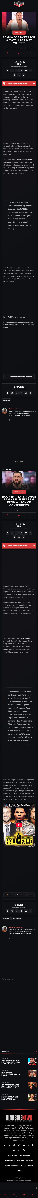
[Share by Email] (30, 393)
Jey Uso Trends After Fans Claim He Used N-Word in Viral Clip (10, 1086)
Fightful (11, 317)
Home (3, 469)
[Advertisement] (17, 251)
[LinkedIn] (21, 70)
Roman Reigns (17, 918)
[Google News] (17, 70)
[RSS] (24, 1150)
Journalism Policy (12, 1165)
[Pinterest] (26, 70)
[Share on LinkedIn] (17, 393)
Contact (29, 1160)
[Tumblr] (28, 1145)
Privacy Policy (27, 1165)
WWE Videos (5, 1082)
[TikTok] (19, 1150)
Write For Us (25, 1155)
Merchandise (10, 1160)
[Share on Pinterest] (21, 393)
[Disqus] (19, 1008)
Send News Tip (13, 1155)
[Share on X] (12, 393)
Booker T (6, 918)
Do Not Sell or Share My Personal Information (19, 1180)
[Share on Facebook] (7, 393)
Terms (19, 1170)
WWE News (19, 32)
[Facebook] (7, 70)
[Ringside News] (19, 4)
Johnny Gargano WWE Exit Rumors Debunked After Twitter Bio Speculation (10, 1062)
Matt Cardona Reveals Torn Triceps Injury (10, 1074)
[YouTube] (30, 70)
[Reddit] (23, 75)
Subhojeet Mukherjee (10, 48)
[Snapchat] (19, 75)
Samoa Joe (6, 400)
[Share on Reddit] (26, 393)
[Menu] (4, 4)
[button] (35, 4)
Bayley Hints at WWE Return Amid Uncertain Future (9, 1098)
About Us (20, 1160)
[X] (12, 70)
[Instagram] (14, 75)
